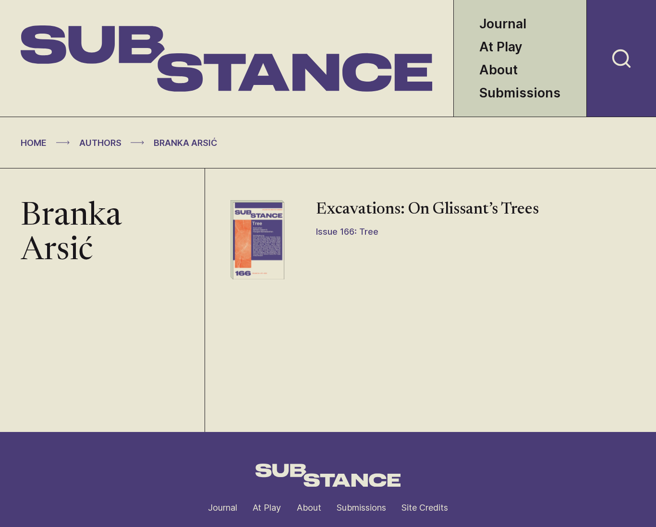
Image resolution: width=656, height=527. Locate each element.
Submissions (519, 93)
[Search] (621, 58)
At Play (500, 47)
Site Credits (424, 508)
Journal (502, 24)
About (498, 70)
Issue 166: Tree (347, 232)
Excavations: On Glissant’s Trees (427, 210)
